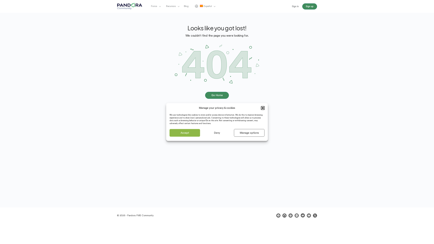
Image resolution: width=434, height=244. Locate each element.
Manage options (249, 132)
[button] (262, 108)
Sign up (309, 6)
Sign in (295, 6)
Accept (185, 132)
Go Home (217, 95)
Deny (217, 132)
